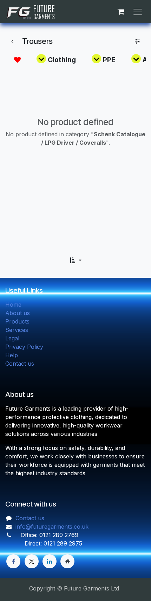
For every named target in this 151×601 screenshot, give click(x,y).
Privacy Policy (24, 346)
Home (13, 304)
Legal (12, 338)
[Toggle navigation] (138, 11)
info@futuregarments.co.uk (51, 526)
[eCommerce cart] (120, 11)
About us (17, 312)
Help (11, 355)
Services (16, 329)
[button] (75, 260)
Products (17, 321)
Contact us (19, 363)
